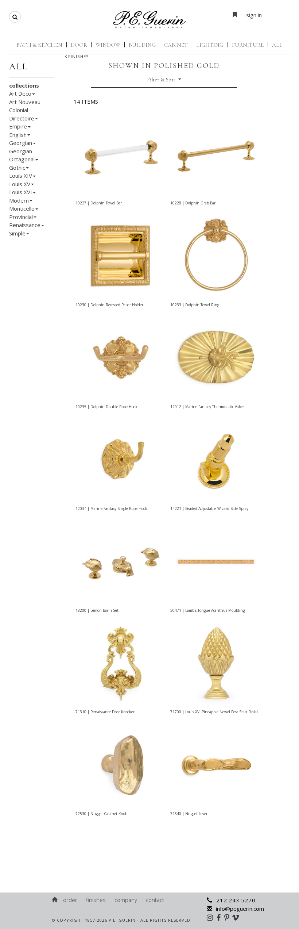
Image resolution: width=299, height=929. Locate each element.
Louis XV (19, 184)
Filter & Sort (162, 79)
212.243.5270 (236, 900)
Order (70, 899)
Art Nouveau (24, 101)
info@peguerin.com (240, 908)
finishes (78, 56)
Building (142, 45)
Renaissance (24, 225)
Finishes (96, 899)
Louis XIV (20, 175)
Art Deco (20, 93)
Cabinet (176, 45)
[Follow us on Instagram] (212, 917)
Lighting (210, 45)
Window (108, 45)
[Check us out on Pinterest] (228, 917)
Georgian (20, 142)
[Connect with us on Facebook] (220, 917)
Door (79, 45)
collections (24, 85)
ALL (277, 45)
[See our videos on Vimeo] (238, 917)
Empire (18, 126)
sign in (254, 15)
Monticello (22, 208)
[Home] (55, 899)
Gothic (17, 167)
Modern (19, 200)
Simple (17, 233)
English (18, 134)
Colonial (18, 110)
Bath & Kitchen (39, 45)
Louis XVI (20, 192)
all (18, 66)
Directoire (21, 118)
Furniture (248, 45)
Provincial (21, 216)
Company (125, 899)
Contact (155, 899)
